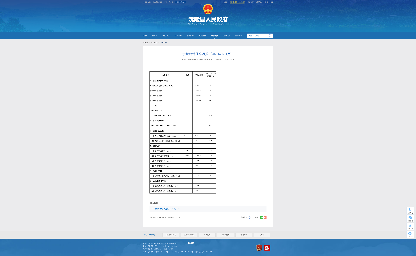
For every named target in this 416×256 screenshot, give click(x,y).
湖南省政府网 (157, 2)
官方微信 (410, 221)
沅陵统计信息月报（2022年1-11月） (208, 54)
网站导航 (152, 235)
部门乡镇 (243, 235)
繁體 (225, 2)
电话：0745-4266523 (171, 243)
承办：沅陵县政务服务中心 (152, 246)
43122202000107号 (187, 252)
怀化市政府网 (168, 2)
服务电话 (410, 213)
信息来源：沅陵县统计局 (158, 217)
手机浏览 (410, 229)
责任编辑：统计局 (174, 217)
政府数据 (214, 36)
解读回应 (190, 36)
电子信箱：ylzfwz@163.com (152, 249)
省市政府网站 (189, 235)
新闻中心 (165, 36)
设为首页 (251, 2)
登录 (266, 2)
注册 (271, 2)
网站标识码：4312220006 (203, 252)
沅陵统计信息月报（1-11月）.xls (167, 209)
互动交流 (226, 36)
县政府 (154, 36)
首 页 (145, 36)
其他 (262, 235)
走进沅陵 (238, 36)
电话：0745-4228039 (170, 246)
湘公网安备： (182, 252)
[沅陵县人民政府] (208, 18)
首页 (146, 42)
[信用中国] (267, 248)
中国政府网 (147, 2)
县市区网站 (225, 235)
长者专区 (242, 2)
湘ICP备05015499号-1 (162, 252)
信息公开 (178, 36)
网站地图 (191, 243)
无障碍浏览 (233, 2)
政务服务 (202, 36)
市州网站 (207, 235)
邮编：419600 (168, 249)
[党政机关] (259, 248)
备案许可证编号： (156, 252)
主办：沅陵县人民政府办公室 (153, 243)
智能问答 (410, 237)
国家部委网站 (171, 235)
